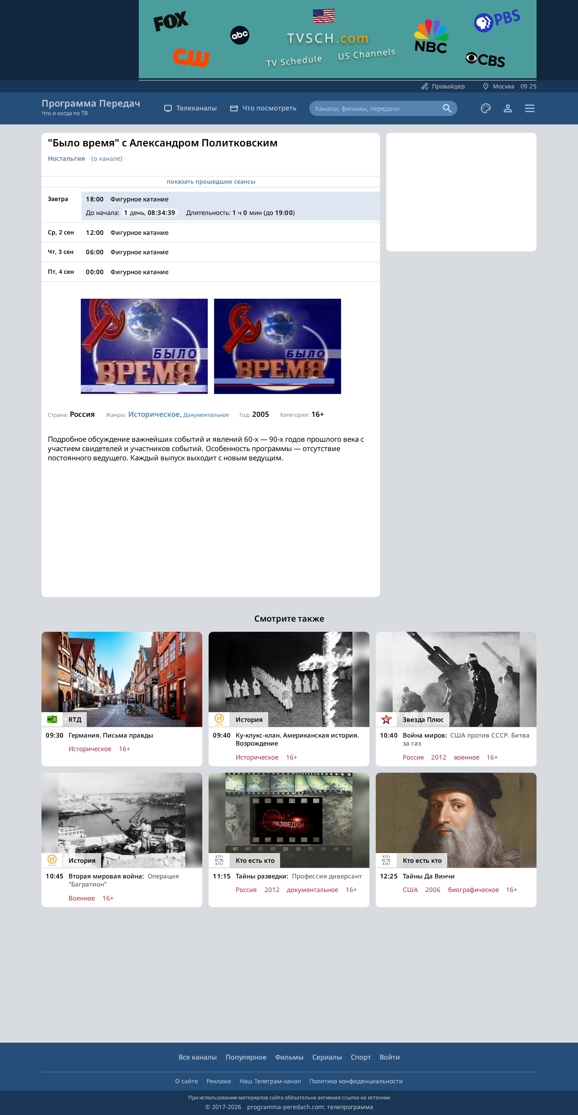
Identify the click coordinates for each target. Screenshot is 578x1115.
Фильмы (289, 1057)
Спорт (361, 1057)
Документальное (206, 414)
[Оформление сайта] (486, 108)
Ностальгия (66, 158)
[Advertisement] (210, 538)
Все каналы (198, 1057)
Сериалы (327, 1057)
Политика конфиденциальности (356, 1081)
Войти (390, 1057)
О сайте (186, 1081)
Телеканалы (196, 108)
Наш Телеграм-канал (270, 1081)
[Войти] (508, 108)
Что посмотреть (269, 108)
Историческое (154, 414)
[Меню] (530, 108)
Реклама (218, 1081)
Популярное (246, 1057)
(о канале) (106, 158)
